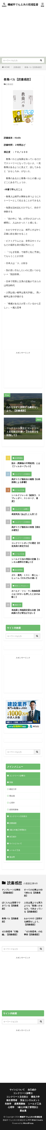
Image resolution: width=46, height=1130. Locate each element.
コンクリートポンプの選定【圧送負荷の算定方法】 (26, 544)
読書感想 (17, 67)
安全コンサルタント (22, 586)
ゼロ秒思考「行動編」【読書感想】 (10, 933)
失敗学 (8, 1103)
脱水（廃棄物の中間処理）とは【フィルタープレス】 (26, 464)
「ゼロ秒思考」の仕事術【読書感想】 (33, 933)
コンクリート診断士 (22, 509)
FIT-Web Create (35, 1120)
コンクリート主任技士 (22, 474)
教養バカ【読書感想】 (33, 67)
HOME (7, 67)
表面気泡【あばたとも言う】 (25, 514)
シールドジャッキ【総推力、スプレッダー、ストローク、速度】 (26, 498)
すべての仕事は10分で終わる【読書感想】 (33, 892)
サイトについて (15, 843)
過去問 (12, 857)
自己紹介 (12, 836)
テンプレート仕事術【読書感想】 (11, 891)
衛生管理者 (19, 570)
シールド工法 (19, 490)
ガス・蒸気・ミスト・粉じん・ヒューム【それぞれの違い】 (26, 576)
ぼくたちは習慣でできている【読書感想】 (11, 905)
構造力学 (18, 605)
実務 (11, 782)
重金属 (12, 796)
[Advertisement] (23, 31)
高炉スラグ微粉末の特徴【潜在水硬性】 (26, 528)
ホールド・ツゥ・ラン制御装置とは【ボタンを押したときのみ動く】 (26, 594)
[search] (41, 60)
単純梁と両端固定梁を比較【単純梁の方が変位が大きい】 (26, 611)
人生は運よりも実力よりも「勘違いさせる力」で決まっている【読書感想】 (33, 907)
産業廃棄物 (19, 458)
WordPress (28, 1123)
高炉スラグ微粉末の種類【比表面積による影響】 (26, 480)
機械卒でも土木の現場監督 (23, 4)
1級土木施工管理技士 (17, 830)
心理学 (12, 803)
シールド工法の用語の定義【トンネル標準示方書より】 (26, 560)
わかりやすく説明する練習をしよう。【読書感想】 (33, 921)
